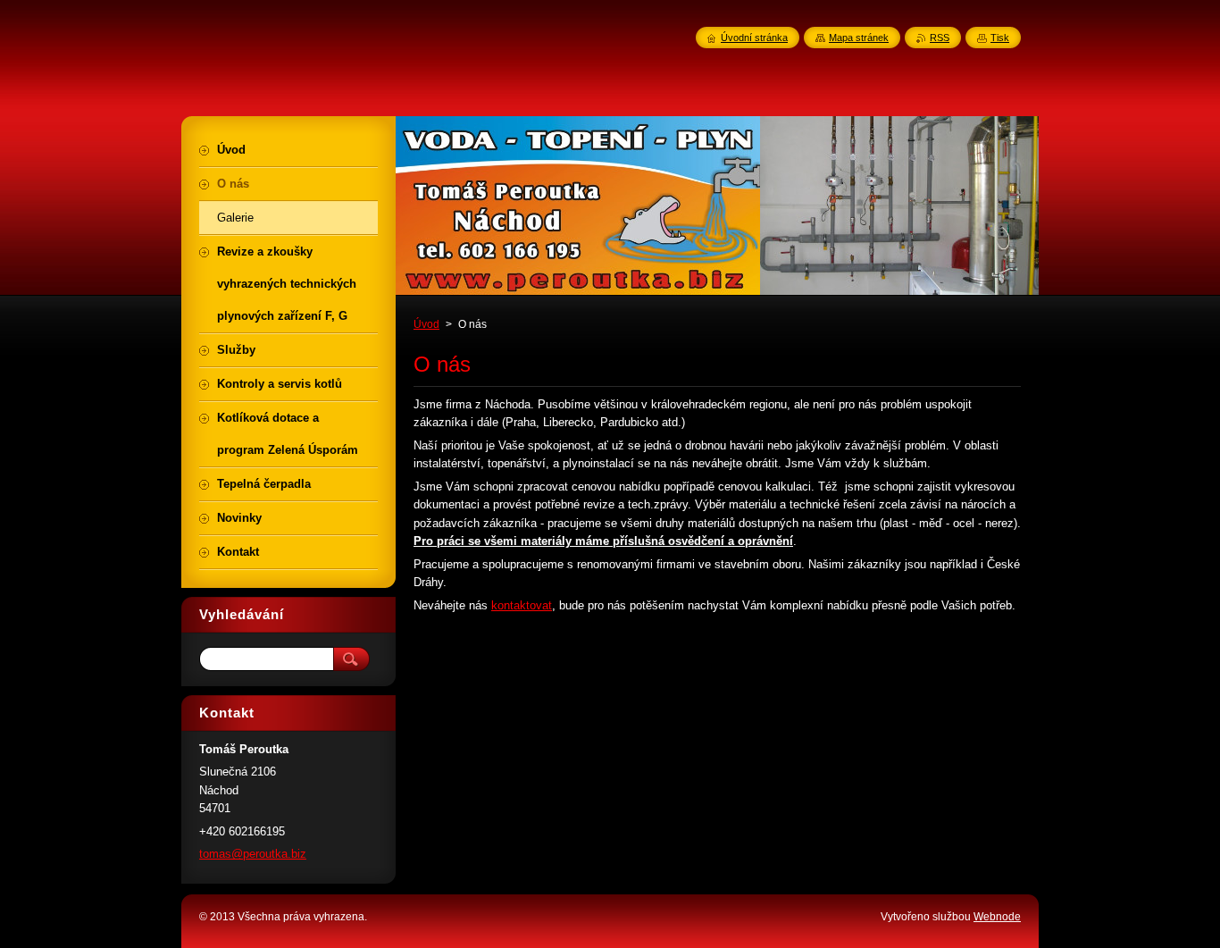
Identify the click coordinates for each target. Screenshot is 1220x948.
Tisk (999, 37)
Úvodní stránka (754, 37)
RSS (939, 37)
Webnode (997, 916)
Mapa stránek (859, 37)
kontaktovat (521, 605)
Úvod (426, 324)
